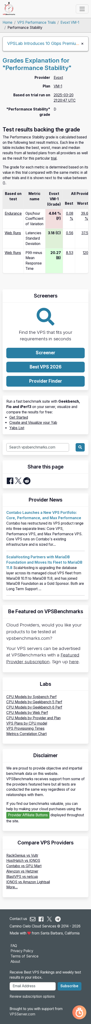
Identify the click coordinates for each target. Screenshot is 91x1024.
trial (53, 158)
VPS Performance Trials (36, 22)
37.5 (84, 233)
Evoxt (58, 77)
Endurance (13, 213)
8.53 (69, 253)
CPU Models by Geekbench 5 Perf (34, 702)
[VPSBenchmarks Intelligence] (79, 1012)
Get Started (18, 417)
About (15, 961)
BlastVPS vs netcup (22, 876)
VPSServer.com (22, 1014)
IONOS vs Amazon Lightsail (28, 882)
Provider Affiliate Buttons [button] (28, 815)
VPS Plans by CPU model (26, 723)
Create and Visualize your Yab (33, 422)
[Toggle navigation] (82, 8)
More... (12, 887)
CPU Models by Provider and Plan (33, 718)
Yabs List (16, 428)
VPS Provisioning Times (25, 728)
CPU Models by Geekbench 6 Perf (34, 707)
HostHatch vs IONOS (23, 860)
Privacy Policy (21, 951)
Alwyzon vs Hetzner (22, 871)
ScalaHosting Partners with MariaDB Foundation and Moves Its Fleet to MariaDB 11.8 (44, 562)
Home (7, 22)
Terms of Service (24, 956)
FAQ (13, 946)
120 (85, 253)
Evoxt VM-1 (69, 22)
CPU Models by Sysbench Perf (31, 697)
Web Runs (13, 233)
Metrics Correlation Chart (26, 734)
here (74, 661)
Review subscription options (32, 996)
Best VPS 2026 (46, 367)
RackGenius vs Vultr (22, 855)
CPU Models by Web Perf (27, 712)
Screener (45, 352)
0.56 (69, 233)
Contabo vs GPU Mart (24, 866)
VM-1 (58, 86)
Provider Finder (45, 381)
